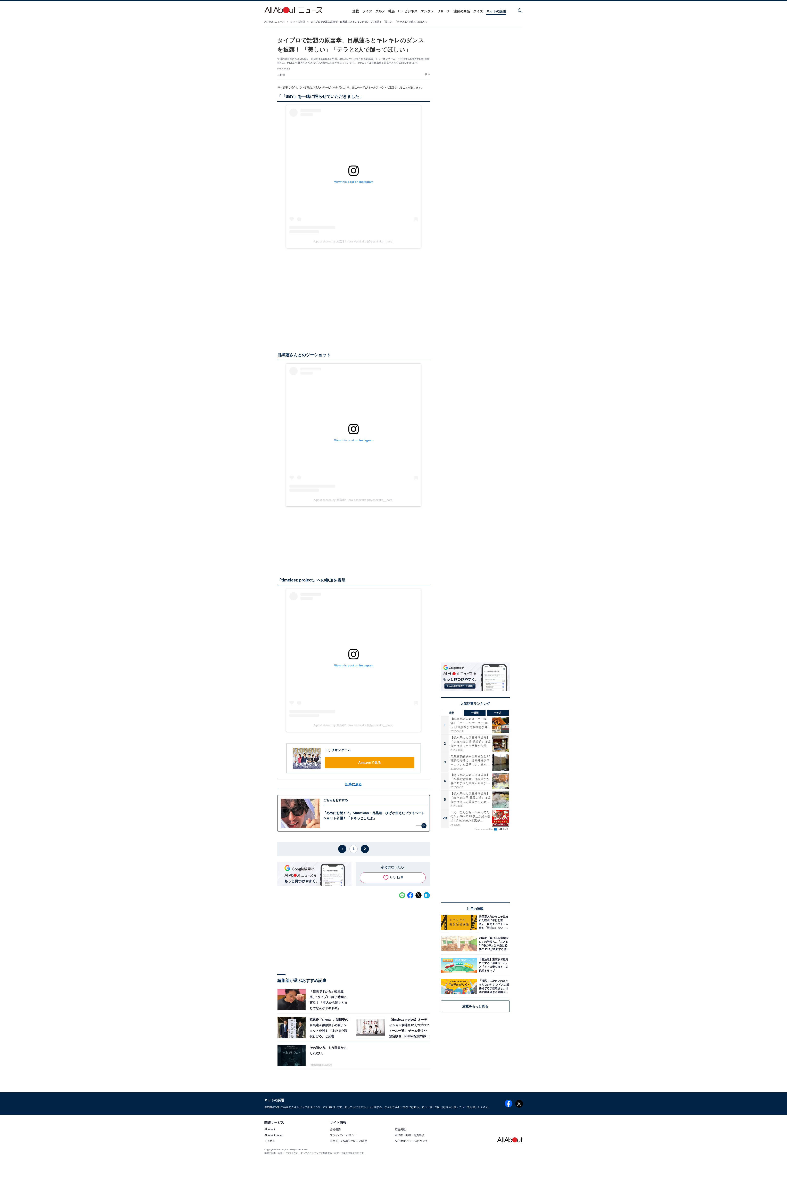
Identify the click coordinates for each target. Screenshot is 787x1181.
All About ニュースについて (411, 1141)
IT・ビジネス (407, 11)
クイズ (478, 11)
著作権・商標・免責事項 (409, 1135)
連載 (355, 11)
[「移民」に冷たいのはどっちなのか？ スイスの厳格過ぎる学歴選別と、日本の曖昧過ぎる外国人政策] (493, 986)
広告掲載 (400, 1129)
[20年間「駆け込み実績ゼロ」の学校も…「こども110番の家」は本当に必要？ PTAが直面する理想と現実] (493, 943)
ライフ (367, 11)
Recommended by (484, 829)
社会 (391, 11)
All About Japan (273, 1135)
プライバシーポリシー (343, 1135)
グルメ (380, 11)
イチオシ (269, 1141)
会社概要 (335, 1129)
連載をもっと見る (475, 1006)
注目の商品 (462, 11)
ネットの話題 (496, 11)
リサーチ (443, 11)
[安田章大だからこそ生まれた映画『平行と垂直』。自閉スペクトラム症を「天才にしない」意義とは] (493, 922)
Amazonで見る (369, 762)
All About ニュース (274, 21)
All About (269, 1129)
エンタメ (427, 11)
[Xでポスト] (418, 895)
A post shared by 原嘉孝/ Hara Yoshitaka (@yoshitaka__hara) (354, 241)
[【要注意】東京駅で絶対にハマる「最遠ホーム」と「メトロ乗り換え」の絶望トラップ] (493, 965)
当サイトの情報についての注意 (348, 1141)
